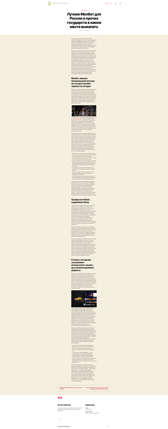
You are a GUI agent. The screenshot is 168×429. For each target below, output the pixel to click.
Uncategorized (84, 10)
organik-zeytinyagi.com (65, 426)
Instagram (107, 3)
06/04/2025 (88, 30)
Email (111, 3)
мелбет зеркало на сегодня (78, 118)
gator (82, 30)
